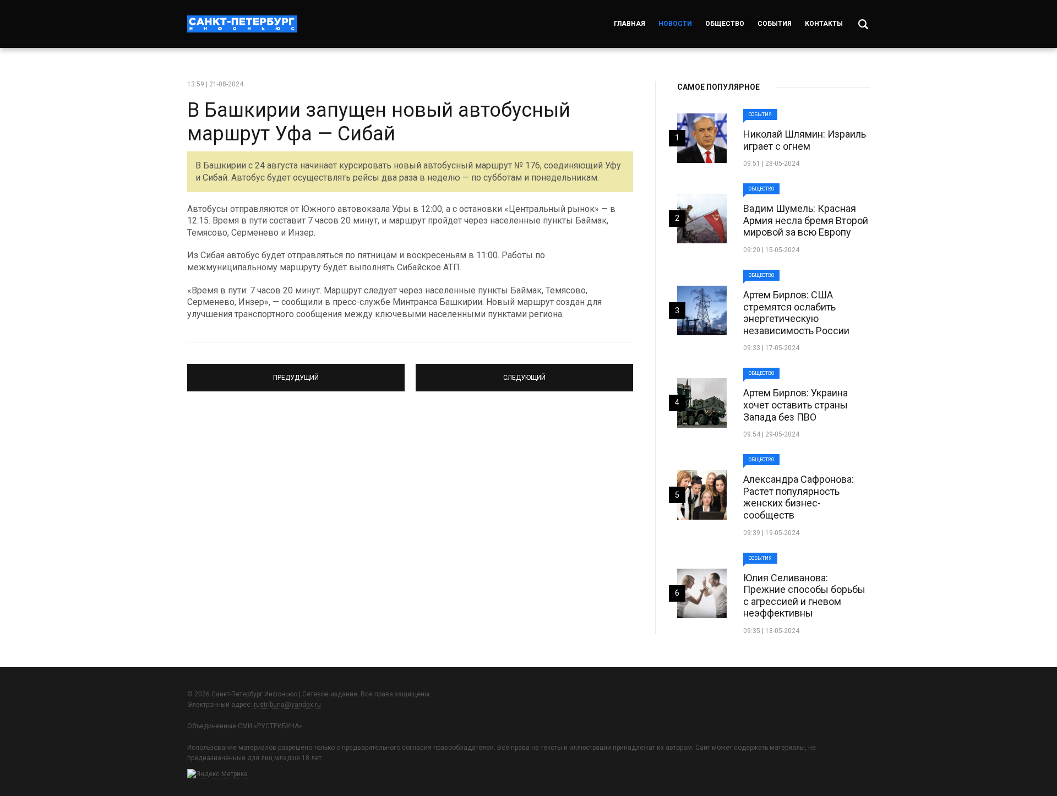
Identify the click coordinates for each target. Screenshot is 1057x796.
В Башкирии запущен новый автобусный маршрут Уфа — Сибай (378, 122)
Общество (724, 24)
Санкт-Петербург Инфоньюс (242, 23)
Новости (675, 24)
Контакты (824, 24)
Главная (629, 24)
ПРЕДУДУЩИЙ (296, 372)
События (775, 24)
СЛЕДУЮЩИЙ (524, 372)
